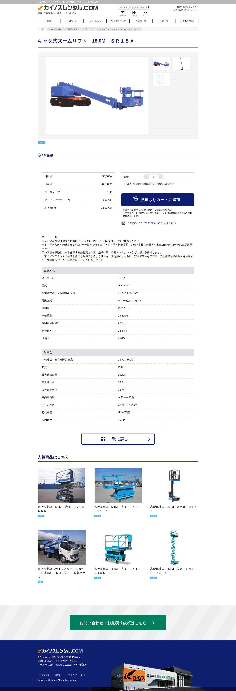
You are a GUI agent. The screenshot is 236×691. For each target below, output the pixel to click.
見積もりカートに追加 (160, 199)
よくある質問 (187, 21)
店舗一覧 (163, 21)
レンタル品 (95, 21)
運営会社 (59, 675)
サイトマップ (43, 675)
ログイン (134, 15)
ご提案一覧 (141, 21)
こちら (195, 6)
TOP (49, 21)
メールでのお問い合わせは (183, 10)
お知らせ (72, 21)
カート (145, 13)
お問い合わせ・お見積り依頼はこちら (113, 623)
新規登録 (123, 15)
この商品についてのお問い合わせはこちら (151, 223)
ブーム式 (88, 29)
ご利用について (118, 21)
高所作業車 (73, 29)
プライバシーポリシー (77, 675)
